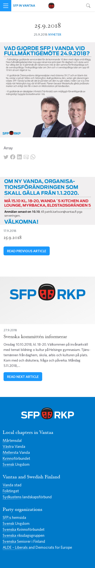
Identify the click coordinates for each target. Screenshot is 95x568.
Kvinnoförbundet (16, 458)
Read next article (23, 377)
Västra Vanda (14, 446)
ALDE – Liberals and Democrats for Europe (37, 547)
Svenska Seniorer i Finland (24, 541)
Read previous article (26, 251)
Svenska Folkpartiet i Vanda (51, 5)
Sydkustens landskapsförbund (27, 497)
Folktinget (11, 491)
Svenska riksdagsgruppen (23, 535)
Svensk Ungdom (16, 464)
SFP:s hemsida (14, 517)
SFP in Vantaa (24, 5)
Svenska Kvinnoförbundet (23, 529)
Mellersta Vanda (16, 452)
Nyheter (54, 34)
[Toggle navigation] (5, 5)
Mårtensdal (12, 440)
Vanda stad (12, 485)
